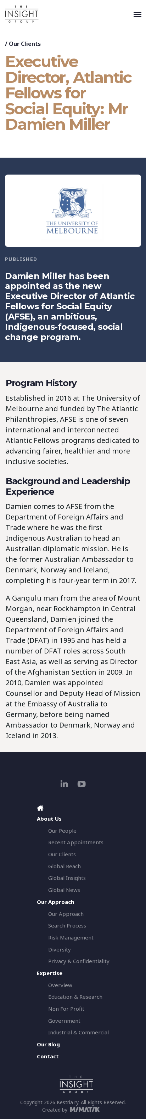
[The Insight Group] (67, 14)
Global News (64, 889)
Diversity (59, 949)
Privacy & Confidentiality (79, 961)
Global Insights (67, 877)
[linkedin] (64, 784)
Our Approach (66, 913)
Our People (62, 830)
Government (64, 1020)
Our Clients (25, 44)
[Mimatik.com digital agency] (87, 1109)
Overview (60, 985)
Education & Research (75, 996)
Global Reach (64, 866)
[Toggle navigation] (137, 14)
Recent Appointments (75, 842)
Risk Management (71, 937)
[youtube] (82, 784)
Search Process (67, 925)
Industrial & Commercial (78, 1032)
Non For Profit (66, 1008)
